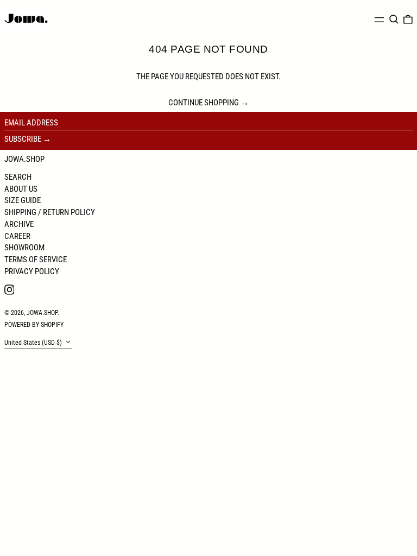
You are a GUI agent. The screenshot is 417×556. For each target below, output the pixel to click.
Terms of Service (35, 259)
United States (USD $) (34, 342)
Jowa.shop (24, 159)
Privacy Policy (31, 271)
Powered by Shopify (34, 324)
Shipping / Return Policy (49, 212)
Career (17, 236)
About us (20, 189)
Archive (19, 224)
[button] (394, 19)
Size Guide (22, 200)
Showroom (24, 247)
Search (17, 177)
